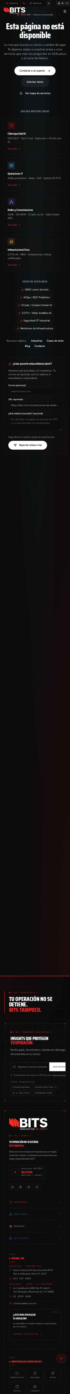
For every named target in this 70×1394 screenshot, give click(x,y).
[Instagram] (28, 1187)
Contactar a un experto (32, 70)
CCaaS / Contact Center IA (36, 305)
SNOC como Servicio (37, 289)
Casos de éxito (55, 340)
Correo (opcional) (17, 385)
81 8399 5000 (22, 1296)
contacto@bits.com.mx (24, 1303)
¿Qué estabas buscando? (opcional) (25, 413)
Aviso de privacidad (60, 1075)
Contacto (39, 346)
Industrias (36, 340)
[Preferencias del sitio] (61, 1358)
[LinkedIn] (12, 1187)
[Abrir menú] (65, 11)
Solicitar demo (35, 82)
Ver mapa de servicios (37, 93)
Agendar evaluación (25, 1334)
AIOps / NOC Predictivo (36, 297)
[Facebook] (20, 1187)
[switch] (48, 3)
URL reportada (15, 399)
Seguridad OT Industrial (36, 320)
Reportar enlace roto (30, 445)
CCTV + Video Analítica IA (36, 313)
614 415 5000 (22, 1278)
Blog (27, 346)
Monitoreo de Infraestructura (36, 328)
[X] (37, 1187)
